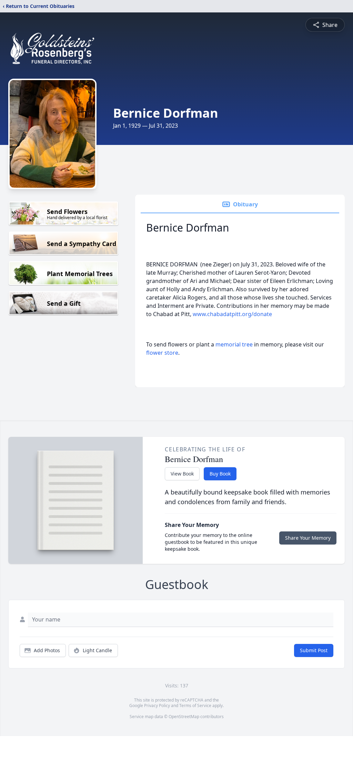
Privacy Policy (157, 705)
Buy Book (220, 473)
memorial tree (234, 344)
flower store (162, 352)
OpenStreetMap (184, 716)
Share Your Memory (308, 538)
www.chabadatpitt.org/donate (232, 314)
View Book (182, 473)
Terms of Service (195, 705)
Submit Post (313, 650)
